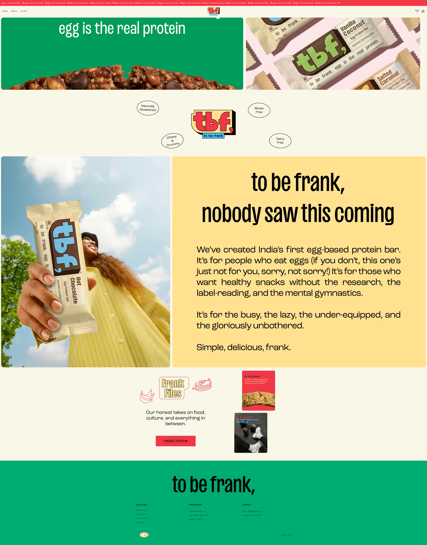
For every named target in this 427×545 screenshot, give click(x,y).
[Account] (417, 11)
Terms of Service (142, 518)
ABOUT (14, 11)
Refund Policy (141, 510)
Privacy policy (141, 514)
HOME (5, 11)
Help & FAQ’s (140, 522)
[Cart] (423, 11)
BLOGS (24, 11)
